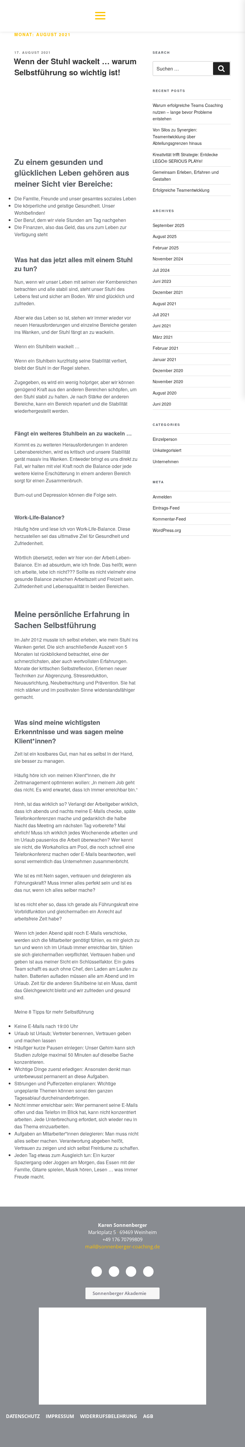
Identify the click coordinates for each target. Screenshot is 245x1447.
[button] (100, 16)
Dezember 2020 (168, 370)
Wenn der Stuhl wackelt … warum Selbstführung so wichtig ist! (75, 66)
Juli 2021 (161, 314)
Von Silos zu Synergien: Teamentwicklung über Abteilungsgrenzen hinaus (177, 136)
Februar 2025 (166, 248)
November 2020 (168, 381)
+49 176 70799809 (122, 1239)
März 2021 (163, 337)
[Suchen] (221, 68)
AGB (148, 1416)
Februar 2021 (166, 348)
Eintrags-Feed (166, 508)
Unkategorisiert (167, 450)
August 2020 (165, 393)
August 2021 (165, 303)
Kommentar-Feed (169, 519)
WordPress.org (167, 530)
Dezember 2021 (168, 292)
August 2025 (165, 236)
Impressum (60, 1416)
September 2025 (168, 225)
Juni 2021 (162, 326)
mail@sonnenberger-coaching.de (122, 1246)
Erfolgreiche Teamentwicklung (181, 190)
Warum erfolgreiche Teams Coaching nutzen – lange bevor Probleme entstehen (188, 112)
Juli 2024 (161, 270)
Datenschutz (23, 1416)
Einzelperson (165, 439)
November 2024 (168, 259)
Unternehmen (166, 461)
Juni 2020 (162, 404)
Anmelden (162, 497)
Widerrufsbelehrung (108, 1416)
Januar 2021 (165, 359)
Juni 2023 (162, 281)
